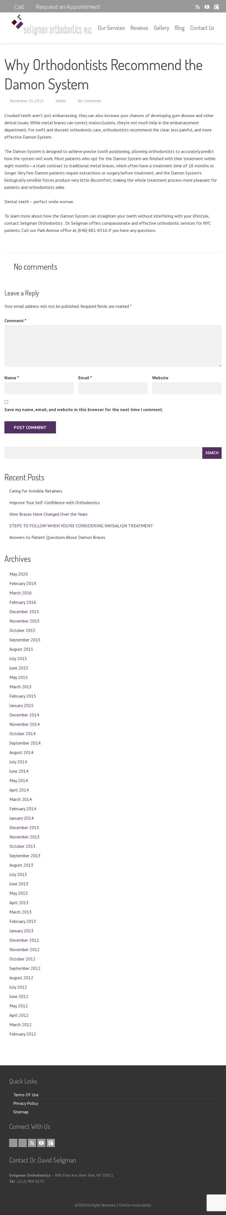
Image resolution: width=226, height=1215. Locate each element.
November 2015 (24, 621)
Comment (15, 320)
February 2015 (22, 696)
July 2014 (18, 761)
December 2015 (24, 611)
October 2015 (22, 630)
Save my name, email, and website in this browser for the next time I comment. (83, 409)
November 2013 (24, 837)
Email (85, 377)
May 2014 (18, 780)
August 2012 (21, 977)
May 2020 (18, 574)
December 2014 (24, 715)
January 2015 (21, 705)
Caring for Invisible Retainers (35, 491)
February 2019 (22, 583)
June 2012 (18, 996)
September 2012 (25, 968)
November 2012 (24, 949)
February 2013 (22, 921)
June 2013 (18, 883)
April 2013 (19, 902)
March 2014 (20, 799)
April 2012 (19, 1015)
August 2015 (21, 649)
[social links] (181, 7)
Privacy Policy (25, 1103)
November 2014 (24, 724)
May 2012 (18, 1005)
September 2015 (25, 639)
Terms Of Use (26, 1094)
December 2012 (24, 940)
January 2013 (21, 930)
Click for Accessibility (135, 1205)
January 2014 (21, 818)
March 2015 (20, 686)
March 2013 (20, 912)
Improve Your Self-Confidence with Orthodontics (54, 502)
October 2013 (22, 846)
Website (160, 377)
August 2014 (21, 752)
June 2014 (18, 771)
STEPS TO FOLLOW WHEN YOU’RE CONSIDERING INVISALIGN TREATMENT (81, 525)
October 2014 (22, 733)
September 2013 (25, 855)
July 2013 (18, 874)
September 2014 (25, 743)
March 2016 (20, 592)
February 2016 (22, 602)
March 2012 (20, 1024)
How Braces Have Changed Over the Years (48, 514)
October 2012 (22, 959)
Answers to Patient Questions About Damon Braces (57, 537)
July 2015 (18, 658)
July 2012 (18, 987)
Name (11, 377)
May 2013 (18, 893)
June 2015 (18, 668)
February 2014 (22, 808)
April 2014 (19, 790)
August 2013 (21, 865)
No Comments (89, 100)
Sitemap (20, 1112)
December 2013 (24, 827)
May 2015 (18, 677)
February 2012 (22, 1034)
